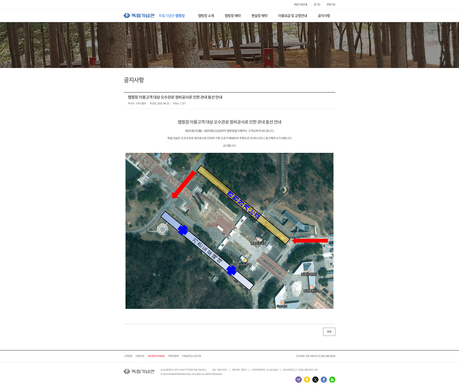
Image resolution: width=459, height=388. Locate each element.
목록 (329, 331)
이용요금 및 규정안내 (292, 16)
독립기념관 (157, 15)
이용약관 (140, 356)
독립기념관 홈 (300, 4)
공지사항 (324, 16)
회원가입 (331, 4)
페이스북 (324, 380)
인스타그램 (298, 380)
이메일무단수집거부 (191, 356)
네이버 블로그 (332, 380)
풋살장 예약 (259, 16)
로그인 (317, 4)
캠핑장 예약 (233, 16)
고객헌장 (128, 356)
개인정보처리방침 (156, 356)
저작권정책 (173, 356)
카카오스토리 (307, 380)
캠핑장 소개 (206, 16)
